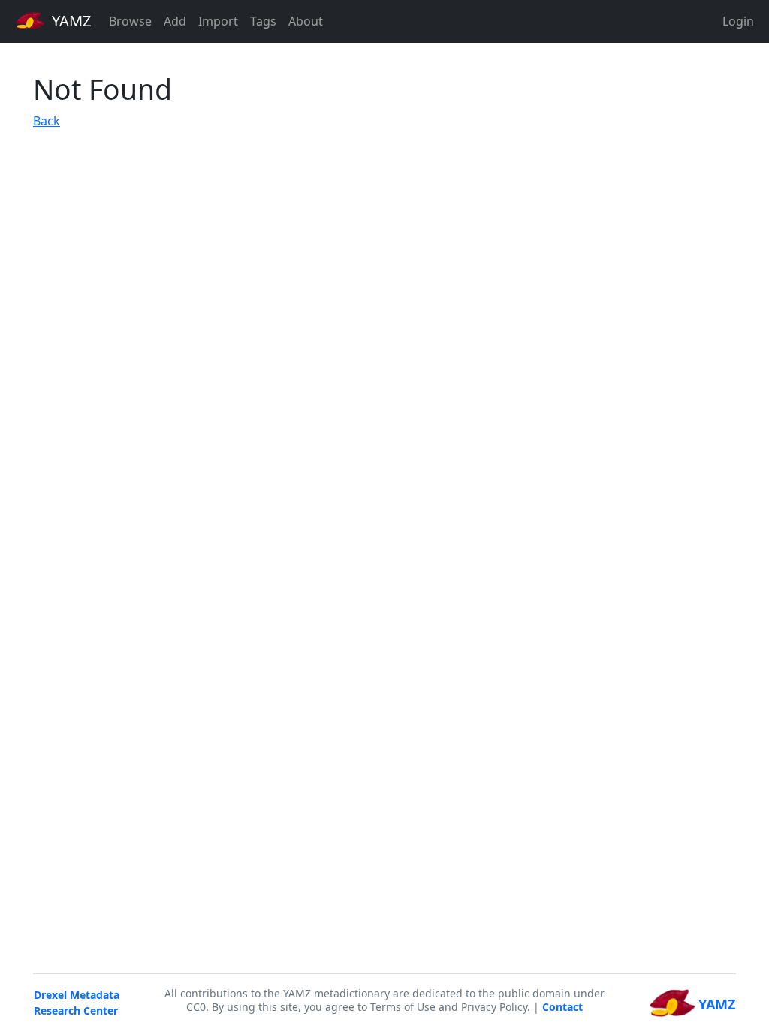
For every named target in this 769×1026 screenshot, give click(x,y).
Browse (130, 21)
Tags (263, 21)
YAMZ (69, 21)
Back (46, 121)
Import (218, 21)
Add (175, 21)
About (305, 21)
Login (738, 21)
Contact (562, 1007)
